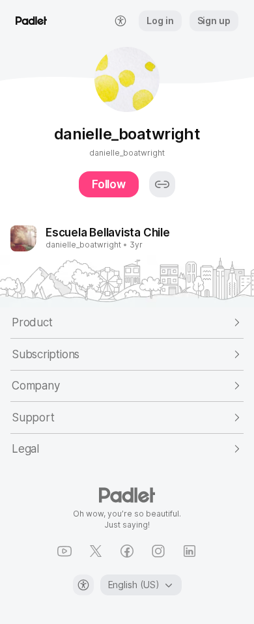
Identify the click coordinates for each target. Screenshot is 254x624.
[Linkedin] (189, 551)
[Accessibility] (83, 584)
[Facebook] (127, 551)
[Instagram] (158, 551)
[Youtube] (64, 551)
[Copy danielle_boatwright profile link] (162, 184)
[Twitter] (96, 551)
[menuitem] (120, 20)
